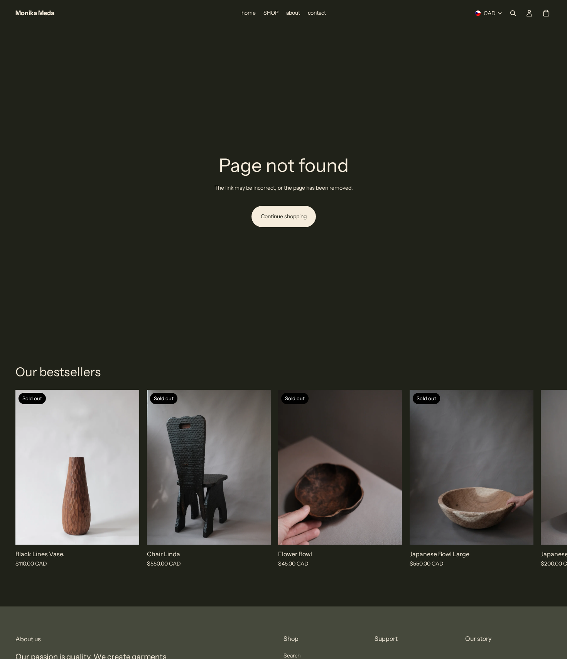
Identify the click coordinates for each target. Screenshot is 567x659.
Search (292, 655)
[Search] (513, 13)
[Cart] (546, 13)
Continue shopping (284, 216)
